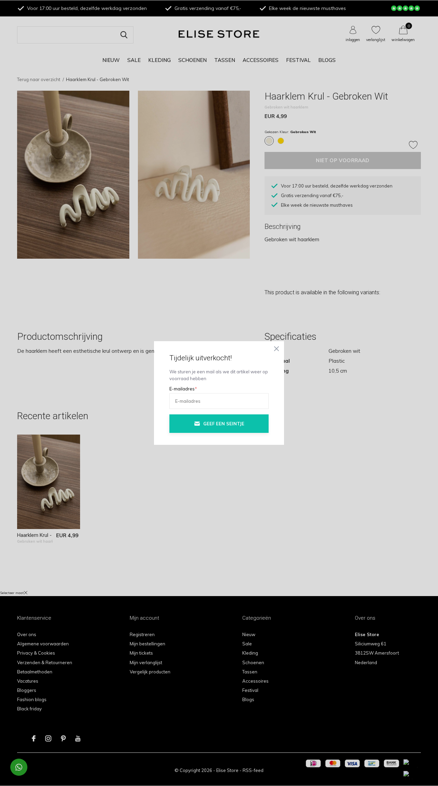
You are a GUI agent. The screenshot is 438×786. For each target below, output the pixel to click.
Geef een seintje (223, 423)
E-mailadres (183, 388)
